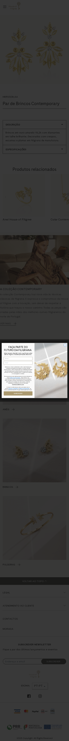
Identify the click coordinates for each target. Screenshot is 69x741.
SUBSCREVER (18, 393)
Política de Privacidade (15, 377)
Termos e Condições (13, 388)
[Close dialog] (65, 345)
